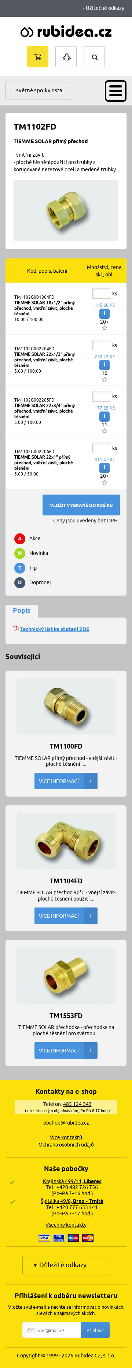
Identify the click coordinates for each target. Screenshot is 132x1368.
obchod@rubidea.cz (66, 1123)
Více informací (59, 781)
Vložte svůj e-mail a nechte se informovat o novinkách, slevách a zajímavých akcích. (66, 1310)
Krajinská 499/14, (72, 1181)
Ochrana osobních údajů (66, 1145)
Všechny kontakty (66, 1225)
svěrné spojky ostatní (42, 90)
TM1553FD (66, 1015)
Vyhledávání (102, 49)
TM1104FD (66, 880)
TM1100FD (66, 745)
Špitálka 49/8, (72, 1201)
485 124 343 (77, 1104)
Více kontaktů (66, 1137)
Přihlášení (66, 50)
